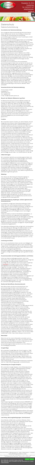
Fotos (23, 455)
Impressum (27, 456)
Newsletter (16, 456)
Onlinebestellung (9, 456)
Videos (27, 455)
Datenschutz (22, 456)
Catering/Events (18, 455)
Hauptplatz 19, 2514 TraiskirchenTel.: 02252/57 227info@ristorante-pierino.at (27, 7)
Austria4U (5, 264)
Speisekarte (6, 455)
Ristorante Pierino (4, 452)
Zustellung (11, 455)
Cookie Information (5, 462)
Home (1, 455)
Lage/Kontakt (32, 455)
